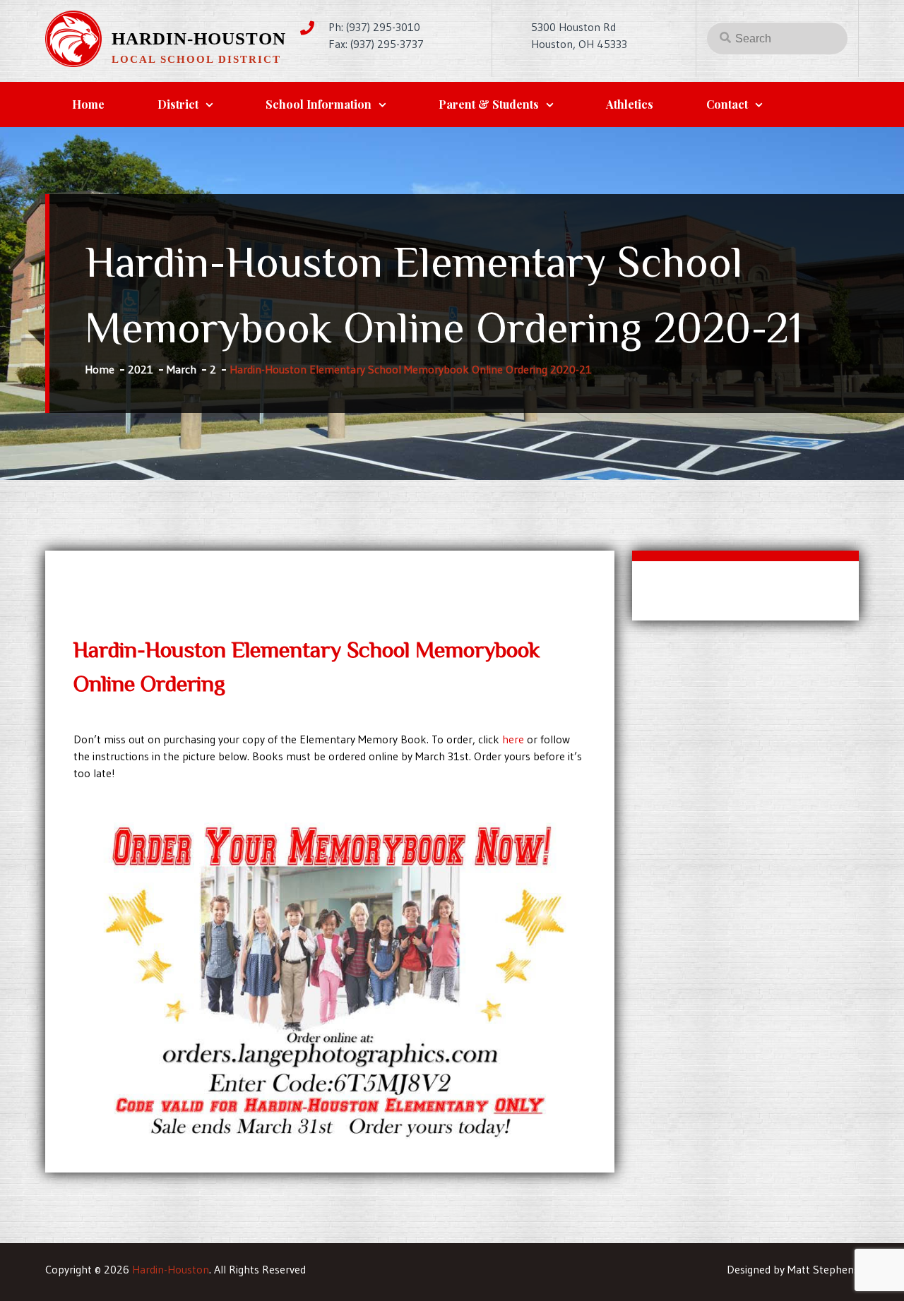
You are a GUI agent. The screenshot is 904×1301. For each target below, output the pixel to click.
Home (88, 104)
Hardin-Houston (199, 38)
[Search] (725, 37)
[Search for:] (777, 38)
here (513, 739)
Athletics (629, 104)
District (177, 104)
